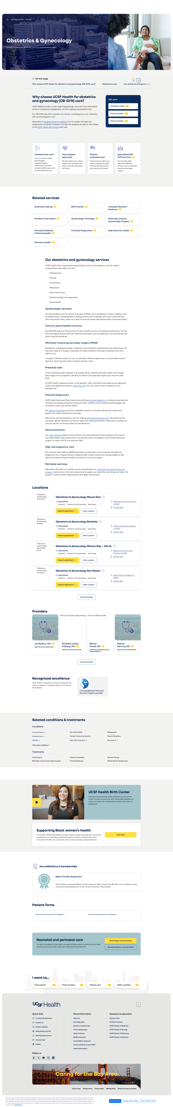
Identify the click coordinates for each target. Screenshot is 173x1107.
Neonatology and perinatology (120, 941)
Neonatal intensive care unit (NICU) (121, 947)
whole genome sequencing (98, 418)
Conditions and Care (17, 19)
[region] (86, 1101)
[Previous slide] (134, 80)
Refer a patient (88, 511)
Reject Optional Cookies (148, 1101)
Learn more (121, 835)
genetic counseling (57, 410)
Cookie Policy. (18, 1105)
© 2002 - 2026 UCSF (128, 1083)
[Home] (47, 1004)
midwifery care (79, 386)
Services (28, 19)
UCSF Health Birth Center (48, 127)
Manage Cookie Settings (130, 1101)
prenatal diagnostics (97, 400)
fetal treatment (55, 435)
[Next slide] (139, 80)
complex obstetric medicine (55, 122)
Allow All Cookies (115, 1101)
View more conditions (40, 745)
